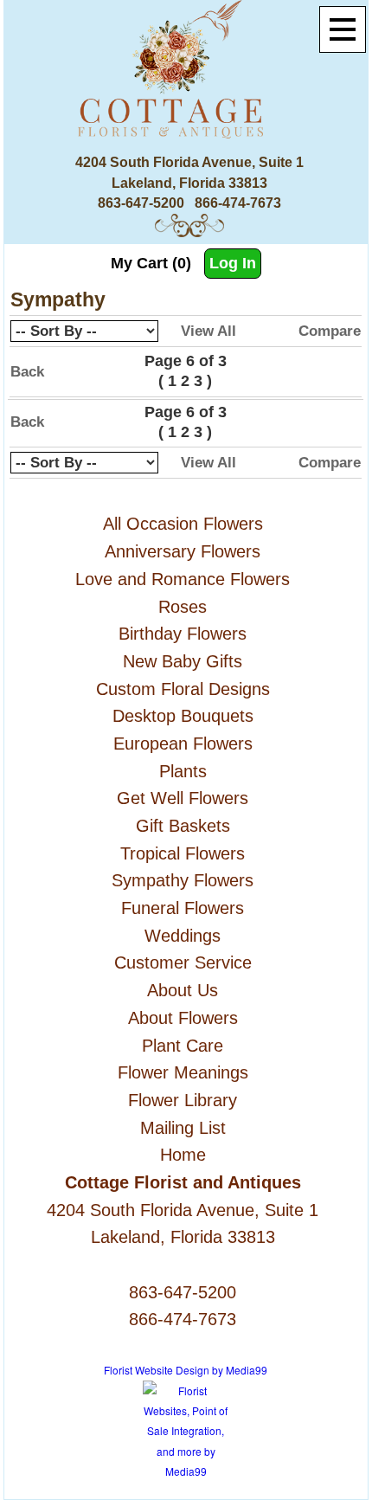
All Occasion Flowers (183, 523)
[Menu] (342, 29)
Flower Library (182, 1100)
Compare (329, 331)
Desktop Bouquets (182, 715)
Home (183, 1154)
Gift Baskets (183, 825)
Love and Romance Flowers (182, 579)
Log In (232, 263)
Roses (182, 606)
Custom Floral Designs (183, 688)
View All (208, 331)
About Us (182, 990)
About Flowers (183, 1017)
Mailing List (183, 1127)
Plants (183, 771)
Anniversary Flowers (182, 551)
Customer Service (183, 962)
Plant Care (182, 1045)
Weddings (182, 935)
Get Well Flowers (182, 798)
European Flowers (183, 743)
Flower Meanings (183, 1072)
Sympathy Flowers (182, 880)
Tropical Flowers (182, 853)
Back (27, 372)
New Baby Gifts (182, 661)
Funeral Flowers (182, 907)
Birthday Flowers (183, 633)
